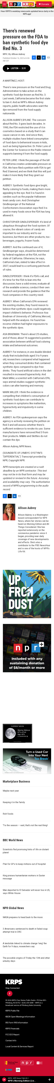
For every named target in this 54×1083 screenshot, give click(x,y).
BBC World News (13, 840)
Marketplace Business (16, 781)
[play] (4, 1079)
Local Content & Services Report (20, 1047)
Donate (45, 4)
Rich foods (8, 813)
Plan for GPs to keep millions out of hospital (24, 864)
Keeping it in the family (14, 802)
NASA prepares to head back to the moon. (23, 917)
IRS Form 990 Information (17, 1023)
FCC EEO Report (12, 1035)
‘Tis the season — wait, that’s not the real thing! (25, 825)
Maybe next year (11, 790)
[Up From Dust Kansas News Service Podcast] (27, 594)
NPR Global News (13, 908)
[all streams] (50, 1079)
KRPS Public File (12, 1011)
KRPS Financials (12, 1029)
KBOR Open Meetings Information (20, 1017)
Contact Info (11, 1041)
